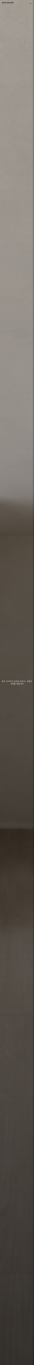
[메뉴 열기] (30, 3)
